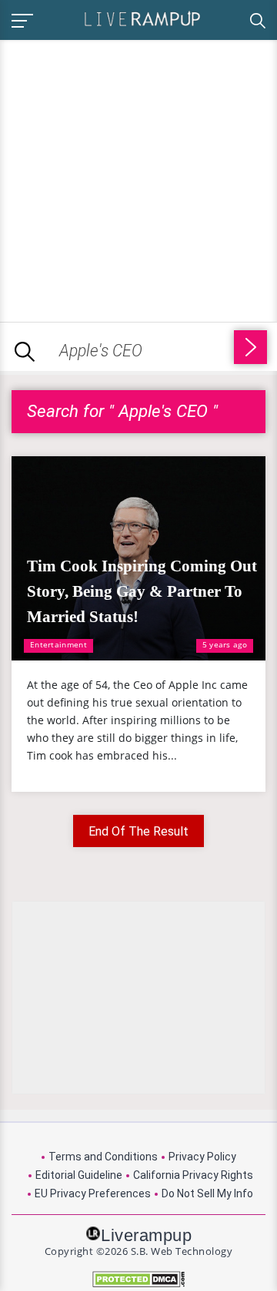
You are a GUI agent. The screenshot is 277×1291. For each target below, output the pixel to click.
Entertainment (58, 644)
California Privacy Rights (193, 1175)
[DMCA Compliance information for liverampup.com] (138, 1279)
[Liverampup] (142, 18)
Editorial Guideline (78, 1175)
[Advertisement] (138, 178)
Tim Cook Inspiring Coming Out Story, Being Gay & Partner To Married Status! (142, 591)
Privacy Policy (202, 1156)
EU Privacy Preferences (93, 1193)
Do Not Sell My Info (207, 1193)
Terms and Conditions (103, 1156)
